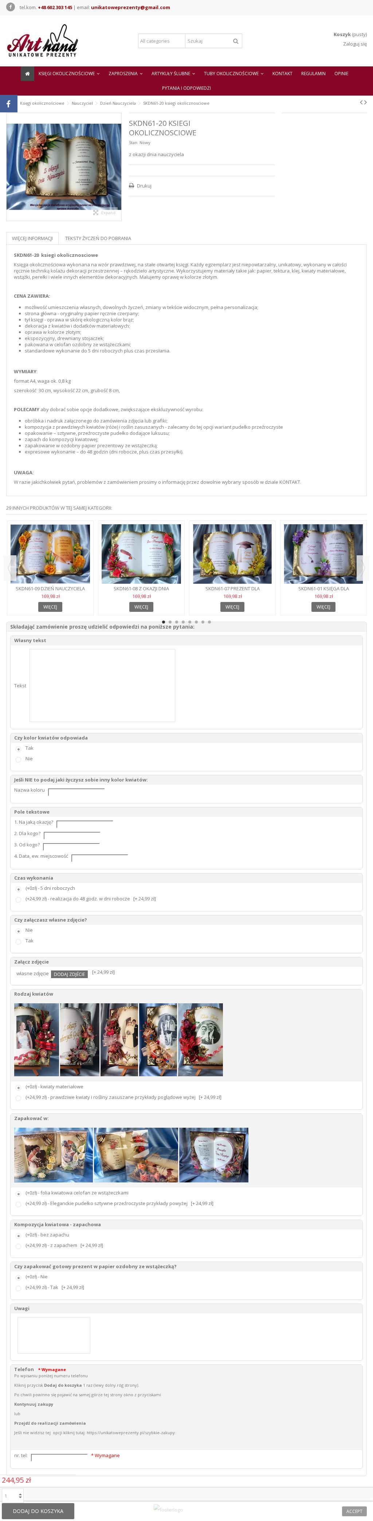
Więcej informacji (32, 238)
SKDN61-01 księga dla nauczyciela (323, 591)
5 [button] (189, 622)
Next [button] (363, 568)
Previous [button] (9, 568)
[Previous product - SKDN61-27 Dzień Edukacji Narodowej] (361, 102)
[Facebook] (10, 7)
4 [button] (183, 622)
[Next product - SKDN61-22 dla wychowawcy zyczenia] (365, 102)
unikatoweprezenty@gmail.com (130, 7)
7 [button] (202, 622)
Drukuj (144, 185)
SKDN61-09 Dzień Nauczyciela (50, 588)
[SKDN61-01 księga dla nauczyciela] (323, 554)
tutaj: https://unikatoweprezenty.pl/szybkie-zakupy (125, 1432)
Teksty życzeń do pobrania (98, 238)
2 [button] (170, 622)
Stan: (133, 142)
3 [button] (176, 622)
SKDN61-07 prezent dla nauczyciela (232, 591)
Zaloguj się (354, 43)
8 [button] (209, 622)
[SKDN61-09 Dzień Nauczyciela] (50, 554)
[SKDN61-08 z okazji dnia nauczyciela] (141, 554)
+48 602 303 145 (55, 7)
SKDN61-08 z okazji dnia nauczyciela (141, 591)
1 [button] (163, 622)
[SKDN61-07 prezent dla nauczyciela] (232, 554)
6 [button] (196, 622)
